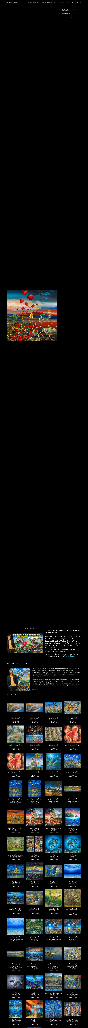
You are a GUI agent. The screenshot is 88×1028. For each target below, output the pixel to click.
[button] (55, 2)
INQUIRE (71, 17)
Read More (35, 689)
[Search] (80, 2)
